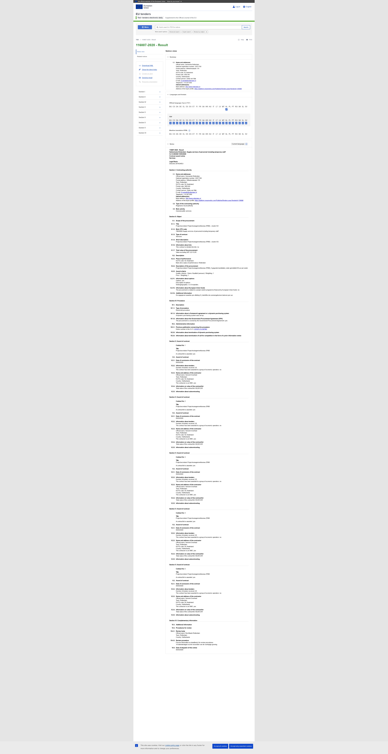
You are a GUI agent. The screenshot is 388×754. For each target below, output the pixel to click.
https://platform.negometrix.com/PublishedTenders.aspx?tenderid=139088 (218, 89)
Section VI (142, 133)
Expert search (187, 32)
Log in (238, 7)
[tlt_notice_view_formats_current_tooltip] (246, 144)
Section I (142, 92)
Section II (142, 97)
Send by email (147, 78)
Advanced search (174, 32)
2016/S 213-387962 (200, 329)
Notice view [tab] (140, 51)
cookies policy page (172, 745)
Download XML (147, 65)
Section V (142, 107)
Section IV (142, 102)
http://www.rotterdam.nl (192, 87)
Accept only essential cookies (241, 746)
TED (137, 39)
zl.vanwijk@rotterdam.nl (188, 80)
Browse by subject (199, 32)
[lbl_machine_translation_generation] (189, 130)
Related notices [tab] (142, 56)
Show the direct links (149, 70)
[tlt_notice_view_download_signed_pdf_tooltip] (226, 109)
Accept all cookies (220, 746)
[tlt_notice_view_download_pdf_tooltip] (170, 123)
